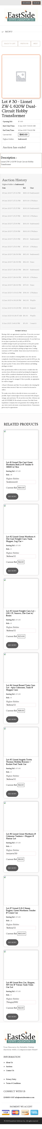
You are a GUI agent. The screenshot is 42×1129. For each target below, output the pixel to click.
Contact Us (10, 1071)
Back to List (9, 44)
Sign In (36, 3)
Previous (24, 44)
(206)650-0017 (9, 1097)
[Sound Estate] (21, 15)
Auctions (9, 1067)
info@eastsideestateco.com (24, 1097)
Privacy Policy (11, 1079)
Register (26, 3)
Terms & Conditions (13, 1083)
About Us (9, 1063)
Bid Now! (12, 497)
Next (35, 44)
